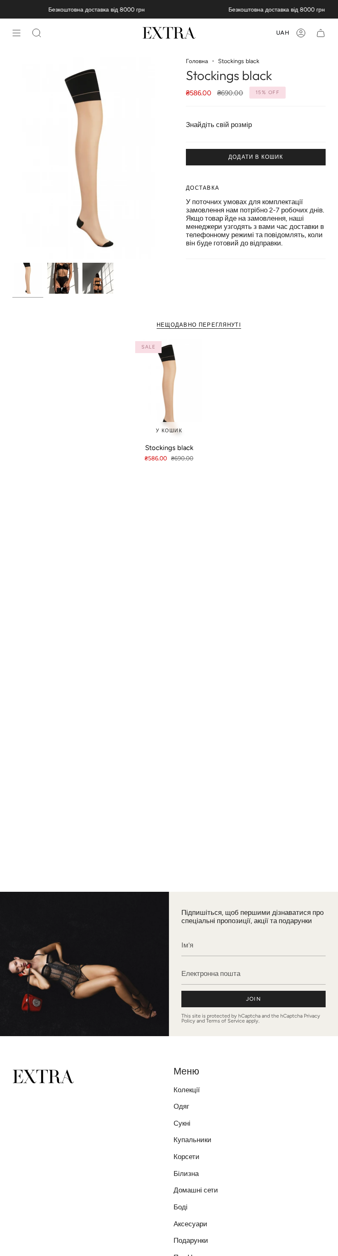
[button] (37, 33)
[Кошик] (321, 33)
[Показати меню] (16, 33)
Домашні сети (196, 1190)
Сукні (182, 1123)
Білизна (186, 1173)
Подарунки (191, 1240)
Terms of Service (225, 1021)
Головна (197, 61)
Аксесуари (190, 1224)
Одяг (181, 1106)
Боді (181, 1207)
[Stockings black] (169, 389)
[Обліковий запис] (301, 33)
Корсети (187, 1156)
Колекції (187, 1090)
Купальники (192, 1140)
